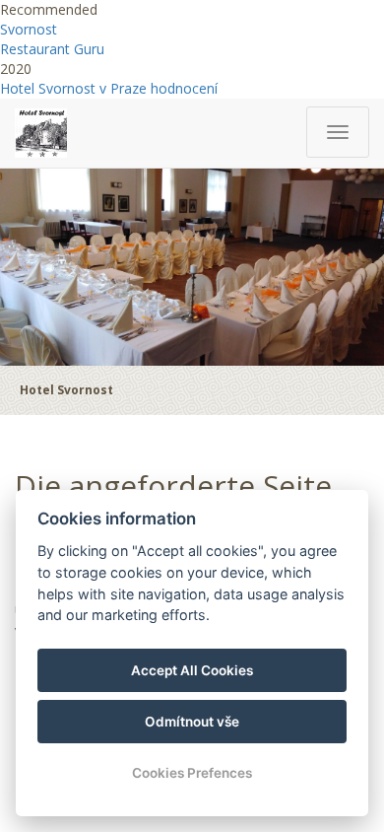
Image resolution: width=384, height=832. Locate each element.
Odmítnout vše (192, 721)
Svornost (28, 29)
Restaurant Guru (52, 48)
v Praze (123, 88)
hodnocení (184, 88)
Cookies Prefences (192, 773)
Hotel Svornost (48, 88)
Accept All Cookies (192, 670)
